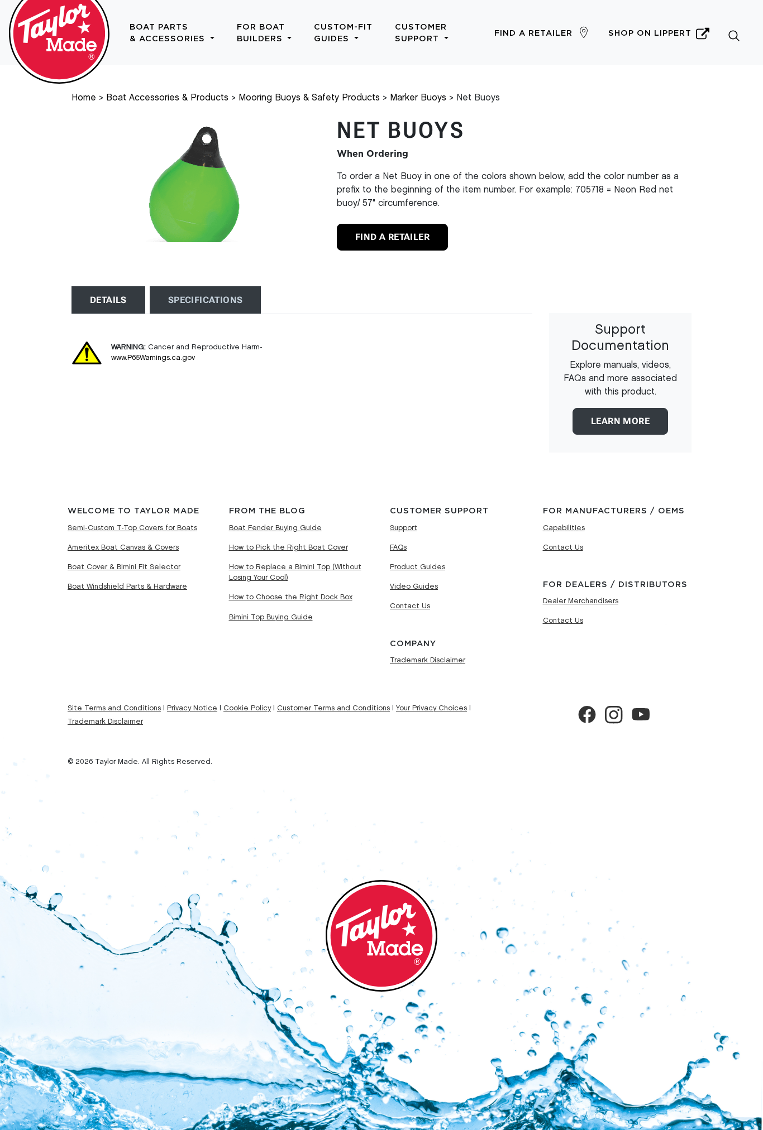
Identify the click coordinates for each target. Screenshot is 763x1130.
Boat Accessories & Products (167, 98)
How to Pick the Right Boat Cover (288, 547)
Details (108, 300)
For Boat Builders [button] (261, 33)
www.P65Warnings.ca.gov (153, 357)
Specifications (205, 300)
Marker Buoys (418, 98)
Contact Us (410, 606)
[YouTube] (641, 715)
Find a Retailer (533, 33)
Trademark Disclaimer (427, 660)
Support (403, 528)
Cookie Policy (247, 708)
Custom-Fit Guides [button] (343, 33)
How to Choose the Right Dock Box (290, 597)
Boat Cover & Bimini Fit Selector (124, 567)
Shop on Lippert (650, 33)
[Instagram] (614, 715)
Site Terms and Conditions (114, 708)
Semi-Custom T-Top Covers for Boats (132, 528)
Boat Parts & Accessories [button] (169, 33)
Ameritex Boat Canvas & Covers (123, 547)
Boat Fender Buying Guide (275, 528)
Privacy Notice (192, 708)
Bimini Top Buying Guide (271, 617)
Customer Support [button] (421, 33)
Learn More (620, 421)
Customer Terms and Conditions (333, 708)
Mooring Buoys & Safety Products (309, 98)
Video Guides (414, 586)
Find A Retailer (392, 237)
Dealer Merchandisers (580, 601)
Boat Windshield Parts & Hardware (127, 586)
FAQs (398, 547)
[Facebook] (587, 715)
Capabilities (564, 528)
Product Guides (417, 567)
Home (83, 98)
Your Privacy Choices (431, 708)
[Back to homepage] (59, 32)
